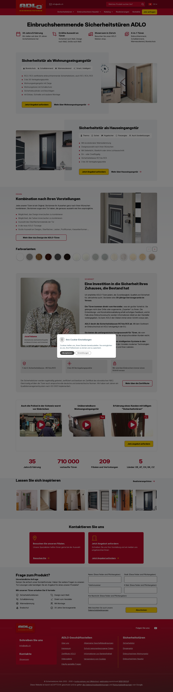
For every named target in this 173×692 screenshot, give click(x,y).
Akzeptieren (67, 353)
